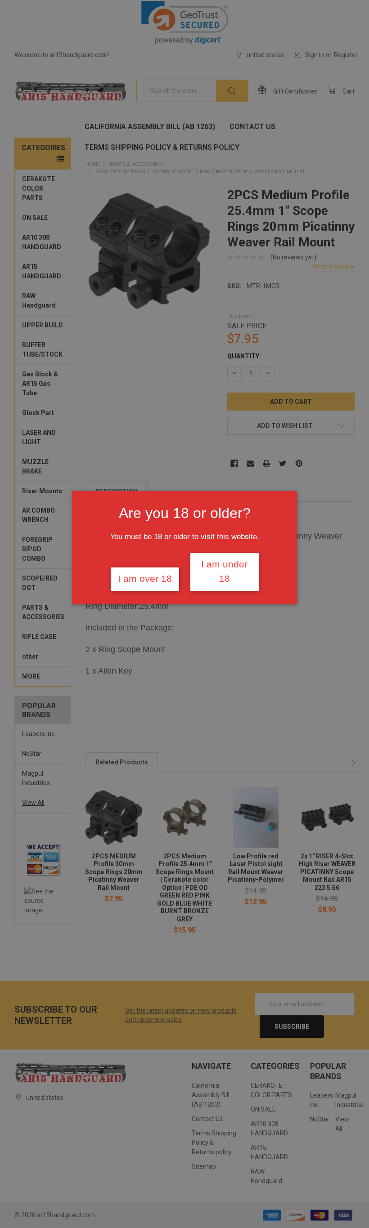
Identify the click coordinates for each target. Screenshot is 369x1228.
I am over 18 (145, 578)
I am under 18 (224, 571)
